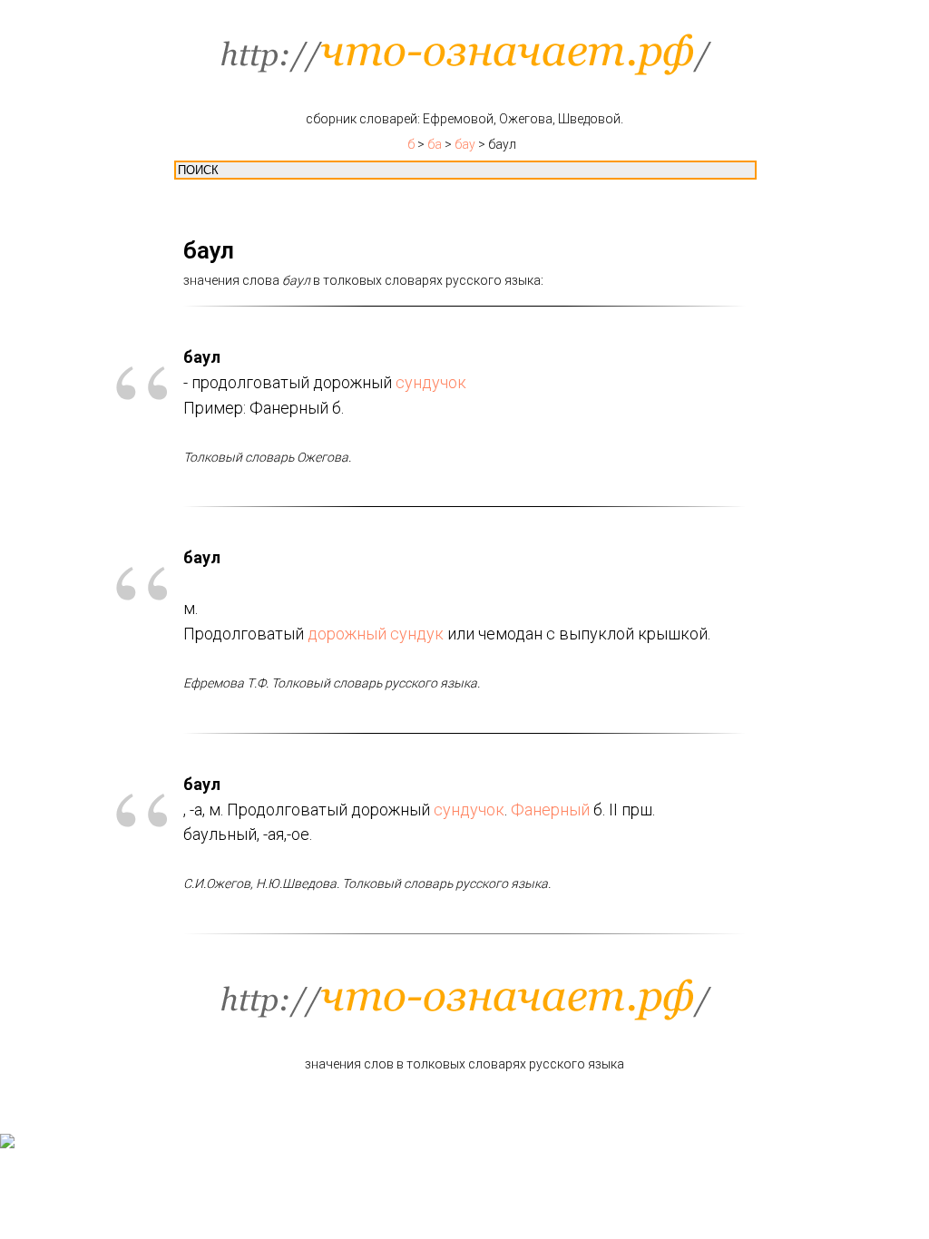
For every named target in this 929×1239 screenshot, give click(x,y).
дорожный (347, 633)
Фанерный (550, 809)
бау (465, 144)
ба (434, 144)
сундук (417, 633)
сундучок (431, 382)
